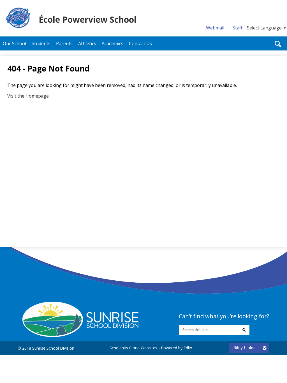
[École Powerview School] (80, 319)
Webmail (215, 28)
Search (278, 44)
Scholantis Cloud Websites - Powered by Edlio (151, 347)
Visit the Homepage (28, 96)
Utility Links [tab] (243, 347)
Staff (237, 28)
